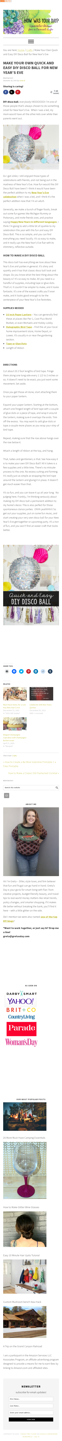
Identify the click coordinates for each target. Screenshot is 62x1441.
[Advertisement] (31, 961)
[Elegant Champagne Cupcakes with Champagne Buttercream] (15, 723)
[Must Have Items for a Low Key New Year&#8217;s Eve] (15, 693)
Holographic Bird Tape (19, 327)
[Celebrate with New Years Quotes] (41, 693)
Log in (37, 1437)
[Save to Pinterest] (17, 92)
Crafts (14, 756)
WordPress (27, 1437)
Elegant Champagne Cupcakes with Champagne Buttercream (14, 737)
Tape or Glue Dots (16, 343)
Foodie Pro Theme (28, 1434)
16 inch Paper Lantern (18, 314)
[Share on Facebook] (5, 92)
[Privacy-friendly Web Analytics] (6, 4)
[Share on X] (11, 92)
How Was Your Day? (31, 20)
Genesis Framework (49, 1434)
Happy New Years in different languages (34, 222)
